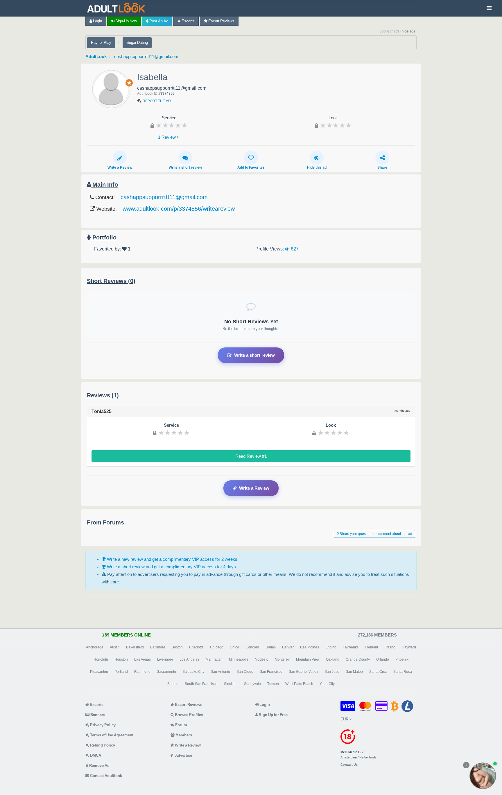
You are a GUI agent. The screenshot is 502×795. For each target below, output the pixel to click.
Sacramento (166, 671)
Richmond (142, 671)
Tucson (273, 684)
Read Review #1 (251, 456)
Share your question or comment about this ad (375, 534)
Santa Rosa (402, 671)
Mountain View (308, 659)
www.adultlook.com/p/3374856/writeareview (179, 209)
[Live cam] (483, 776)
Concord (252, 647)
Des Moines (309, 647)
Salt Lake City (193, 671)
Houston (121, 659)
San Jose (331, 671)
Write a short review (185, 167)
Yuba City (327, 684)
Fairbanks (350, 647)
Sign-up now (125, 21)
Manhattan (214, 659)
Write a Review (119, 167)
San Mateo (354, 671)
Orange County (358, 659)
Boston (177, 647)
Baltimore (157, 647)
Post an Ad (158, 21)
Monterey (282, 659)
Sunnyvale (252, 684)
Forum (180, 725)
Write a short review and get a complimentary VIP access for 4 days (171, 567)
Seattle (172, 684)
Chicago (216, 647)
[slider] (172, 125)
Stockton (231, 684)
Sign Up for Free (273, 715)
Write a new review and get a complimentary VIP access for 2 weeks (171, 559)
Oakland (332, 659)
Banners (97, 715)
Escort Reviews (220, 21)
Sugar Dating (137, 42)
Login (97, 21)
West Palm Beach (299, 684)
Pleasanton (99, 671)
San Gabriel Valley (303, 671)
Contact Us (349, 764)
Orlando (382, 659)
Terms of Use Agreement (111, 735)
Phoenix (401, 659)
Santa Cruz (378, 671)
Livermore (165, 659)
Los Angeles (189, 659)
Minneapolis (238, 659)
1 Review (167, 137)
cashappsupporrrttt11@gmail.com (146, 56)
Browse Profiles (188, 715)
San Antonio (220, 671)
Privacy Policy (102, 725)
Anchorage (94, 647)
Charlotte (196, 647)
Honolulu (101, 659)
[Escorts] (117, 8)
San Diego (244, 671)
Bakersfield (135, 647)
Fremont (371, 647)
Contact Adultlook (105, 776)
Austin (115, 647)
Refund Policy (102, 745)
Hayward (409, 647)
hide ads (408, 31)
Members (183, 735)
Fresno (389, 647)
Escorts (188, 21)
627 (294, 248)
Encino (330, 647)
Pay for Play (101, 42)
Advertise (183, 755)
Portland (121, 671)
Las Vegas (142, 659)
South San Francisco (201, 684)
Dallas (271, 647)
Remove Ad (99, 765)
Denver (288, 647)
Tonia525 (102, 411)
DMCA (95, 755)
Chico (234, 647)
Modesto (261, 659)
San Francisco (271, 671)
